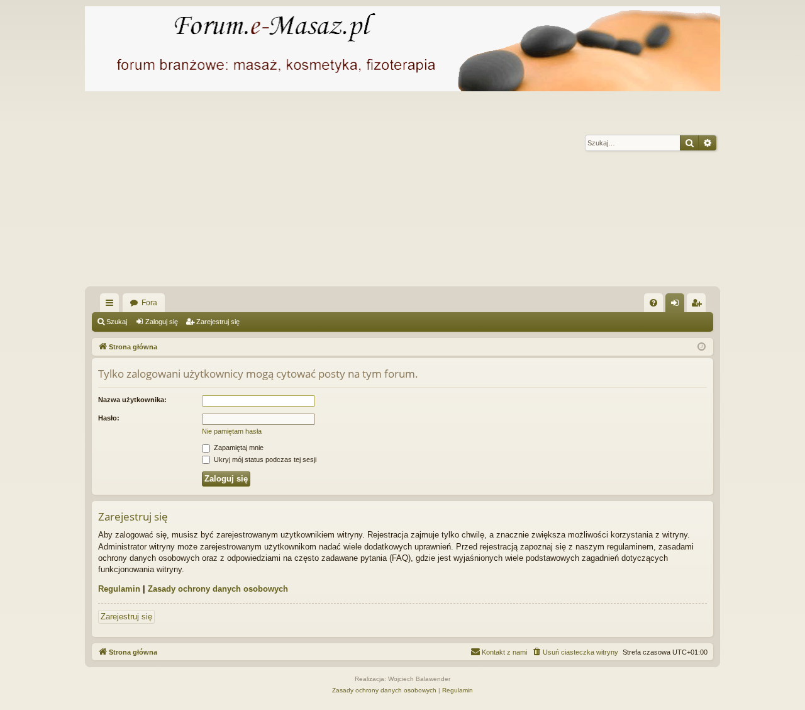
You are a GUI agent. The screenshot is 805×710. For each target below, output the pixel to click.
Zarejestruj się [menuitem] (699, 305)
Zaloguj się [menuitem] (677, 305)
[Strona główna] (402, 49)
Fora (149, 302)
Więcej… (112, 305)
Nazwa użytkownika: (132, 399)
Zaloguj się (161, 321)
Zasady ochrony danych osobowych (218, 589)
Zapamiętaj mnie (238, 447)
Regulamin (119, 589)
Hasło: (108, 418)
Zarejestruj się (218, 321)
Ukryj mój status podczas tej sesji (264, 459)
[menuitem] (653, 302)
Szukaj (116, 321)
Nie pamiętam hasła (232, 431)
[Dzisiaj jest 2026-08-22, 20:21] (701, 347)
